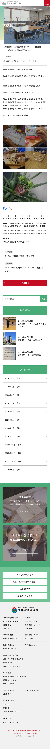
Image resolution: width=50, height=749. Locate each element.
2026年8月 (9, 378)
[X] (10, 210)
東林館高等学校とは (10, 618)
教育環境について (32, 635)
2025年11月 (10, 453)
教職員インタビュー (10, 680)
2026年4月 (9, 411)
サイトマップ (8, 718)
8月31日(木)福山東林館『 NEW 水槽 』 (20, 256)
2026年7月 (9, 386)
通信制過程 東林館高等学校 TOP (16, 47)
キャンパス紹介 (31, 621)
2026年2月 (9, 428)
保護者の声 (7, 694)
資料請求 (6, 708)
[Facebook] (5, 210)
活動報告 (37, 47)
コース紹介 (7, 673)
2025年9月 (9, 469)
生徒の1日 (29, 638)
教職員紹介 (7, 625)
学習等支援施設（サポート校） (15, 676)
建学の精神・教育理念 (11, 621)
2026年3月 (9, 420)
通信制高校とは (9, 645)
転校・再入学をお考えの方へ (25, 581)
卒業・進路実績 (9, 690)
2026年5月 (9, 403)
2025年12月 (10, 444)
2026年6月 (9, 395)
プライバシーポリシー (11, 722)
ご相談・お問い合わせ (11, 711)
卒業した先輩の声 (32, 690)
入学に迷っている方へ (25, 595)
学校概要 (28, 628)
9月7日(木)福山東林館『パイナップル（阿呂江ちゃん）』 (24, 269)
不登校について (31, 645)
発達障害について (10, 648)
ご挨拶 (27, 618)
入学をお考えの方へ (25, 574)
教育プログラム (9, 683)
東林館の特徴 (8, 635)
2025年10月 (10, 461)
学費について (8, 628)
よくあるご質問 (9, 700)
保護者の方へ (25, 588)
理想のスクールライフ (11, 638)
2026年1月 (9, 436)
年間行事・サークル (33, 625)
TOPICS (6, 704)
